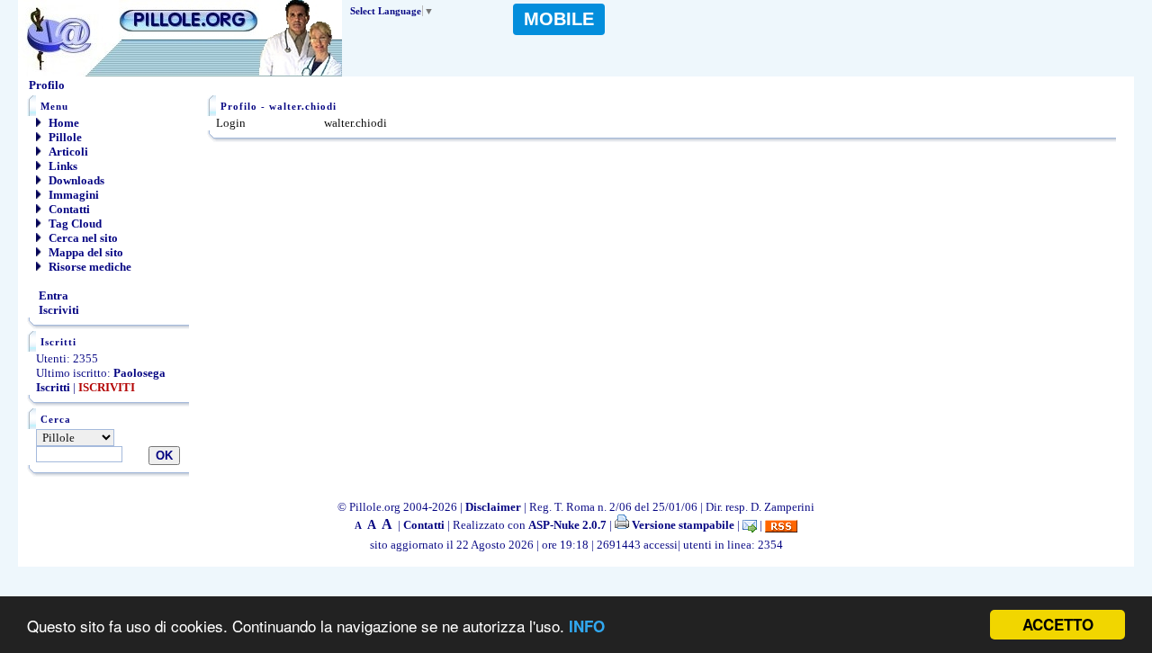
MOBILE (559, 19)
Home (62, 123)
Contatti (68, 209)
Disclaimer (493, 507)
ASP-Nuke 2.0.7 (567, 525)
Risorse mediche (88, 266)
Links (61, 166)
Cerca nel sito (82, 238)
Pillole (64, 137)
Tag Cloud (74, 223)
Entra (52, 295)
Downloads (75, 180)
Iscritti (53, 387)
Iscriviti (57, 310)
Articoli (67, 151)
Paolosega (139, 373)
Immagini (72, 194)
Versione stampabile (681, 525)
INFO (587, 626)
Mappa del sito (84, 252)
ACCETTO (1058, 624)
